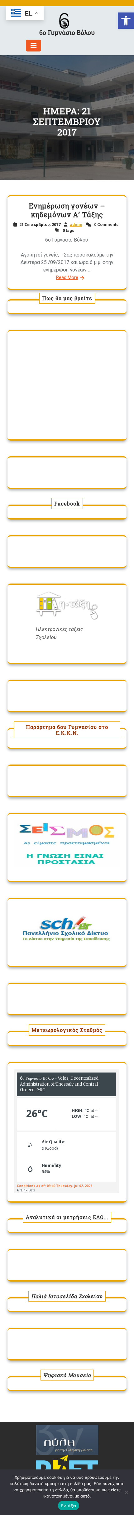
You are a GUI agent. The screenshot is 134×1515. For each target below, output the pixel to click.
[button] (126, 20)
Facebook (67, 503)
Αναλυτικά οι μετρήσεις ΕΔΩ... (67, 1217)
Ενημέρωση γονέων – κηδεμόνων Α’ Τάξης (67, 210)
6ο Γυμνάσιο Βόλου (67, 32)
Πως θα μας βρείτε (67, 298)
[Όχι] (126, 1492)
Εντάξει (68, 1505)
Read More (67, 277)
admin (76, 224)
